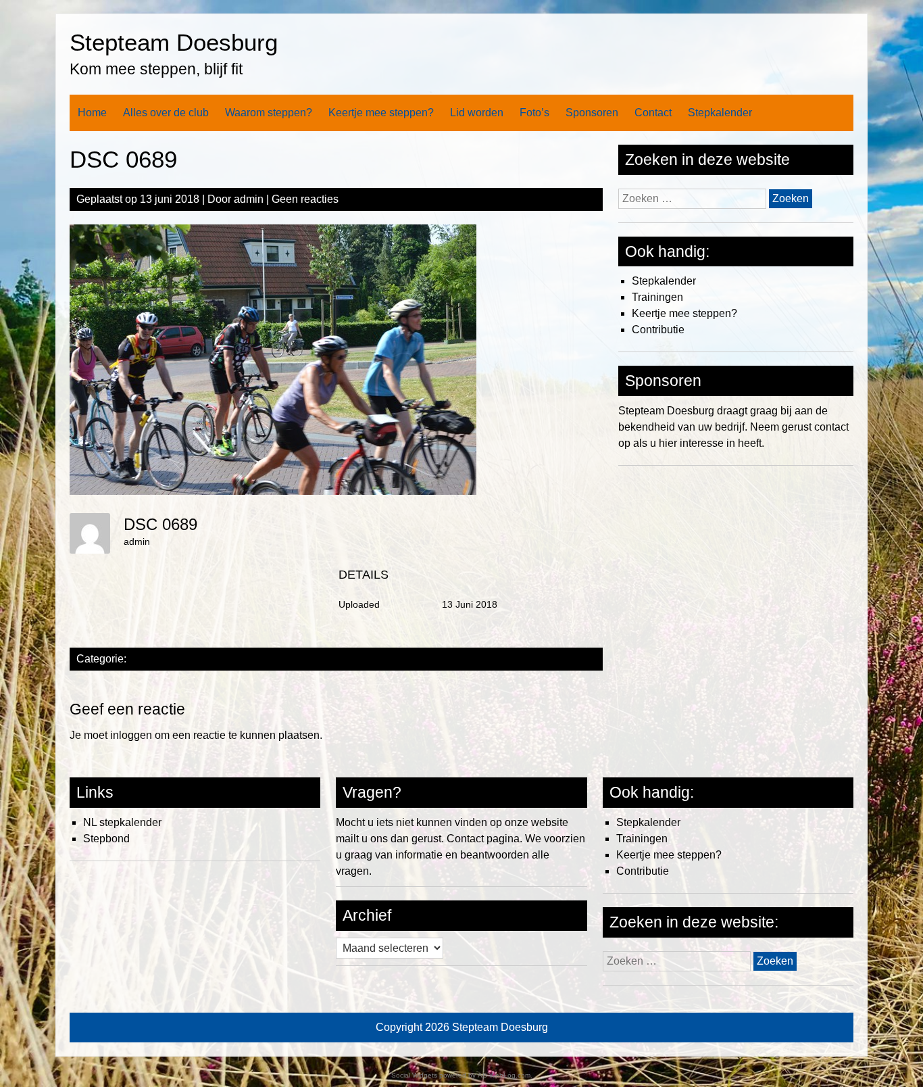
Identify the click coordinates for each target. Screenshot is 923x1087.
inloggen (131, 735)
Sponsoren (592, 112)
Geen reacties (305, 199)
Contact (653, 112)
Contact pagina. (484, 838)
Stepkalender (720, 112)
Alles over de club (166, 112)
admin (249, 199)
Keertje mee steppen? (381, 112)
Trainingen (657, 297)
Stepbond (106, 838)
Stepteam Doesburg (174, 42)
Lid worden (476, 112)
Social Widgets (414, 1075)
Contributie (658, 329)
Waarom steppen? (268, 112)
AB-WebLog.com (504, 1075)
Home (92, 112)
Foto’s (534, 112)
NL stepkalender (122, 822)
